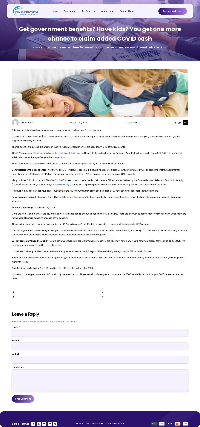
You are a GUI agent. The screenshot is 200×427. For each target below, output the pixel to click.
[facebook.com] (172, 127)
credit (147, 274)
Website (16, 354)
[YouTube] (50, 424)
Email (15, 340)
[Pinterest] (55, 424)
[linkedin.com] (178, 127)
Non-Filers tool (34, 153)
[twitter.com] (185, 127)
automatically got (64, 184)
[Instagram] (39, 424)
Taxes (46, 47)
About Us (106, 11)
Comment (18, 367)
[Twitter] (44, 424)
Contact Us (125, 11)
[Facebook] (33, 424)
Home (55, 11)
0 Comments (131, 122)
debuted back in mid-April (62, 153)
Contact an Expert (172, 11)
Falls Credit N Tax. (94, 423)
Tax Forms (87, 11)
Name (16, 327)
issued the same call (77, 197)
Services (68, 11)
